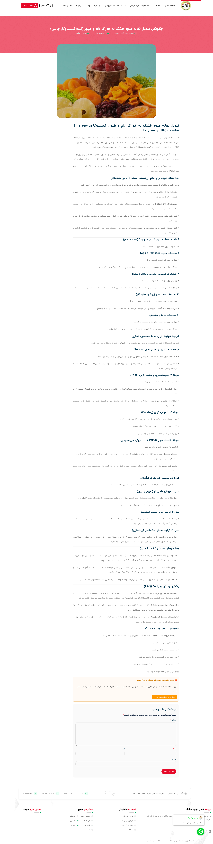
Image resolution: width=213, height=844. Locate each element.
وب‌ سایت (173, 759)
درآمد (146, 629)
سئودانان (147, 840)
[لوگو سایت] (186, 5)
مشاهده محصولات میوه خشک (164, 697)
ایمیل (122, 749)
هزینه (157, 629)
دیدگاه (173, 720)
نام (174, 749)
